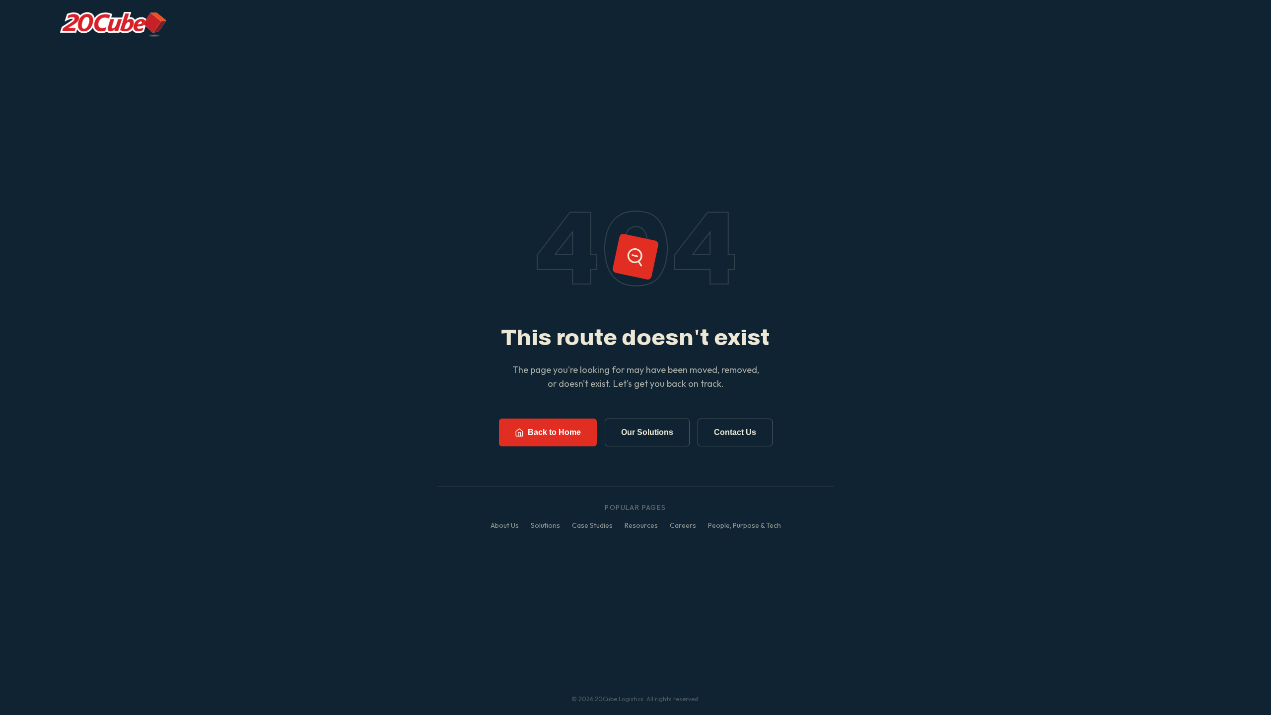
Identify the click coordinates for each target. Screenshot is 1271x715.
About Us (505, 525)
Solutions (545, 525)
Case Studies (592, 525)
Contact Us (735, 432)
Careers (683, 525)
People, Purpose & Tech (744, 525)
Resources (641, 525)
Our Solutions (647, 432)
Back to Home (554, 432)
